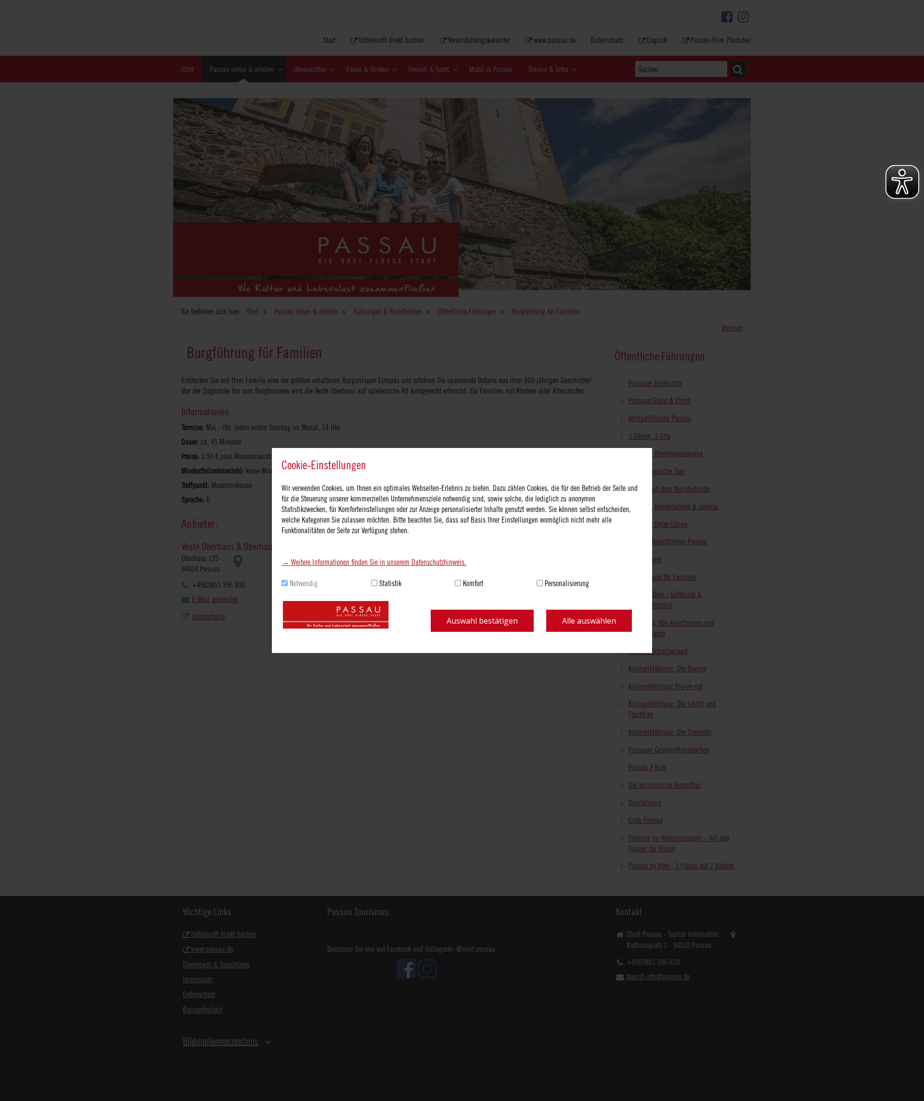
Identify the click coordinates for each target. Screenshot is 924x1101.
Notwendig (304, 583)
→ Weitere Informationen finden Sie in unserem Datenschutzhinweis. (374, 562)
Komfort (473, 583)
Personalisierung (567, 583)
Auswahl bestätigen (482, 620)
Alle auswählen (589, 620)
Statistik (390, 583)
